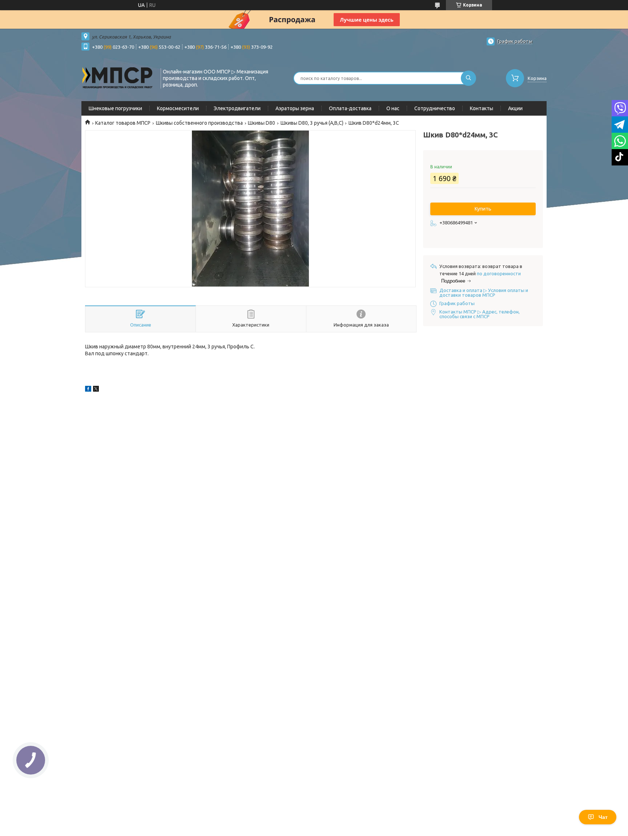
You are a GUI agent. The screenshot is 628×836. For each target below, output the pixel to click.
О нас (392, 108)
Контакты (481, 108)
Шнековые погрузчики (115, 108)
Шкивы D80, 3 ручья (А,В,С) (312, 123)
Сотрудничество (434, 108)
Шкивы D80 (261, 123)
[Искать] (468, 78)
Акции (515, 108)
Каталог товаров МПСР (122, 123)
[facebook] (88, 390)
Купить (483, 209)
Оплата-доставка (350, 108)
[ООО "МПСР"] (117, 77)
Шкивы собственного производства (199, 123)
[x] (96, 390)
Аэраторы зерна (294, 108)
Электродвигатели (237, 108)
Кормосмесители (178, 108)
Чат (603, 817)
